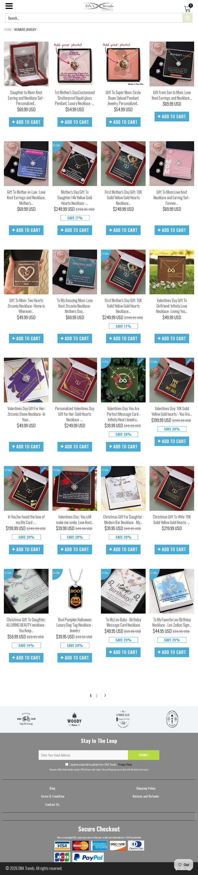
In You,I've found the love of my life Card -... (26, 519)
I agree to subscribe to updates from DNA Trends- (101, 764)
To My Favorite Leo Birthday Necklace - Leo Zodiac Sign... (171, 622)
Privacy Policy (125, 764)
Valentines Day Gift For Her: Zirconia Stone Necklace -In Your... (26, 414)
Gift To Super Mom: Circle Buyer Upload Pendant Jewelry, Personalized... (123, 97)
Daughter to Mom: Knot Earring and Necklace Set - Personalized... (26, 97)
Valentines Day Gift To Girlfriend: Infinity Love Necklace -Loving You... (171, 305)
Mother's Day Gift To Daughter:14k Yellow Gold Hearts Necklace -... (74, 197)
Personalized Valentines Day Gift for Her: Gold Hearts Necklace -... (74, 414)
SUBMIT (144, 755)
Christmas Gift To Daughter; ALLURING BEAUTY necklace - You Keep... (26, 625)
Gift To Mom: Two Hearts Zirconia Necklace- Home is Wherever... (26, 305)
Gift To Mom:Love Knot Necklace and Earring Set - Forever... (172, 197)
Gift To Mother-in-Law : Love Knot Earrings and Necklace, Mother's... (26, 197)
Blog (52, 788)
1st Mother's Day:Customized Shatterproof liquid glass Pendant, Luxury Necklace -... (75, 97)
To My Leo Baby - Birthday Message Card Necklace (123, 622)
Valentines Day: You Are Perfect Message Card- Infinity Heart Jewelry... (123, 414)
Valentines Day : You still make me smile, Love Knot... (75, 519)
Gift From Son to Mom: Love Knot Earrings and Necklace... (172, 95)
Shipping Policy (145, 788)
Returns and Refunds (146, 796)
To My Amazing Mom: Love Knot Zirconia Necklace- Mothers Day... (75, 305)
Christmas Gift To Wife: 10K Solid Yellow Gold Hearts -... (172, 519)
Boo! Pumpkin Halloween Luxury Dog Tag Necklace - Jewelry (75, 625)
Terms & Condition (52, 796)
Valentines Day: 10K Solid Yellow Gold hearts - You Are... (172, 411)
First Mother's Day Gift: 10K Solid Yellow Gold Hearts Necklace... (123, 197)
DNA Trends (26, 868)
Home (8, 29)
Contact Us (52, 804)
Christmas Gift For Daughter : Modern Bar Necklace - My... (123, 519)
